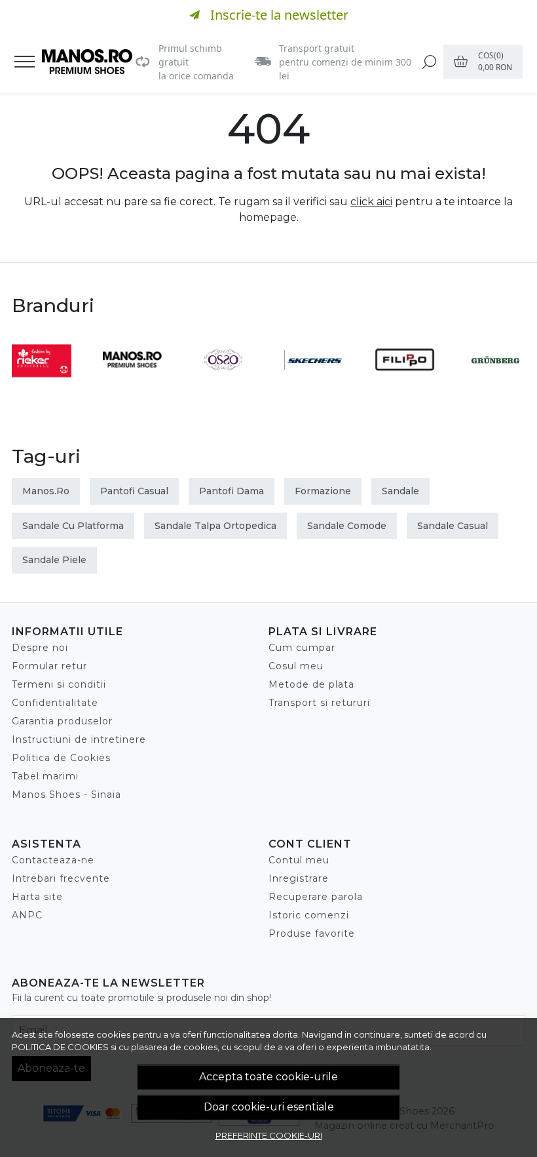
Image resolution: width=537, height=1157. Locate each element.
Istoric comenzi (308, 915)
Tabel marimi (45, 776)
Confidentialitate (55, 703)
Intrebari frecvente (61, 878)
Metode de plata (311, 684)
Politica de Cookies (61, 758)
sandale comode (346, 526)
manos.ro (45, 491)
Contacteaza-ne (53, 860)
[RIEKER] (41, 384)
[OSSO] (223, 384)
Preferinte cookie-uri (268, 1135)
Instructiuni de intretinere (79, 739)
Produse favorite (311, 933)
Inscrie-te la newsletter (279, 15)
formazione (323, 491)
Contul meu (298, 860)
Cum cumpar (301, 648)
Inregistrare (298, 878)
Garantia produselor (62, 721)
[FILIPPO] (405, 384)
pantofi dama (231, 491)
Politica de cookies (60, 1047)
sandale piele (54, 560)
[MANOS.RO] (132, 384)
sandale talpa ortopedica (215, 526)
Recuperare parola (315, 897)
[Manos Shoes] (87, 61)
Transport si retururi (319, 703)
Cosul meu (296, 666)
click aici (371, 201)
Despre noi (40, 648)
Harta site (37, 897)
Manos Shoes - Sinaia (66, 794)
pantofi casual (134, 491)
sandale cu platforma (73, 526)
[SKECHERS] (314, 384)
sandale (400, 491)
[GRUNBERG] (495, 384)
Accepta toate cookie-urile (268, 1076)
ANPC (27, 915)
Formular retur (49, 666)
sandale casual (452, 526)
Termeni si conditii (59, 684)
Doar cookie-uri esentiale (269, 1107)
